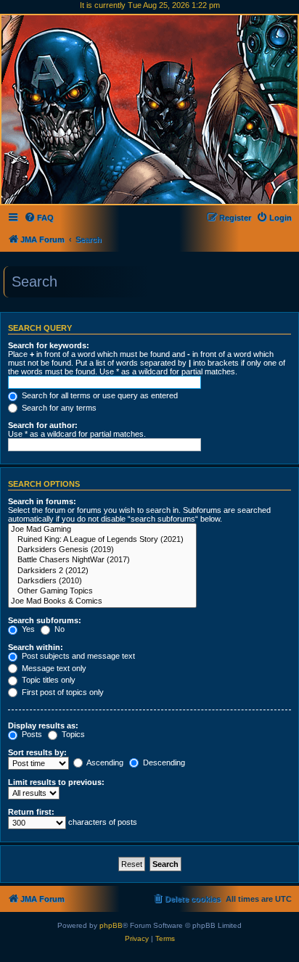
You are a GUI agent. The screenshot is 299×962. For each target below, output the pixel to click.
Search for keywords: (48, 345)
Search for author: (43, 425)
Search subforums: (44, 620)
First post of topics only (62, 692)
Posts (31, 734)
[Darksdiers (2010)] (102, 581)
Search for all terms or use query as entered (99, 395)
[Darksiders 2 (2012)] (102, 571)
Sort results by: (37, 752)
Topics (72, 734)
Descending (163, 762)
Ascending (104, 762)
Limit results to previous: (56, 782)
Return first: (31, 811)
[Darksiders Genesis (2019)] (102, 550)
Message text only (53, 668)
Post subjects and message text (77, 655)
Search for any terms (58, 407)
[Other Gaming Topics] (102, 591)
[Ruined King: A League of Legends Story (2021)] (102, 540)
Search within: (35, 647)
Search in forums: (42, 501)
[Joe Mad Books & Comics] (102, 601)
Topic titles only (47, 679)
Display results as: (43, 725)
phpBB (111, 925)
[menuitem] (39, 217)
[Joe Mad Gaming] (102, 530)
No (58, 629)
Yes (27, 629)
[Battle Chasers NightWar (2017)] (102, 560)
